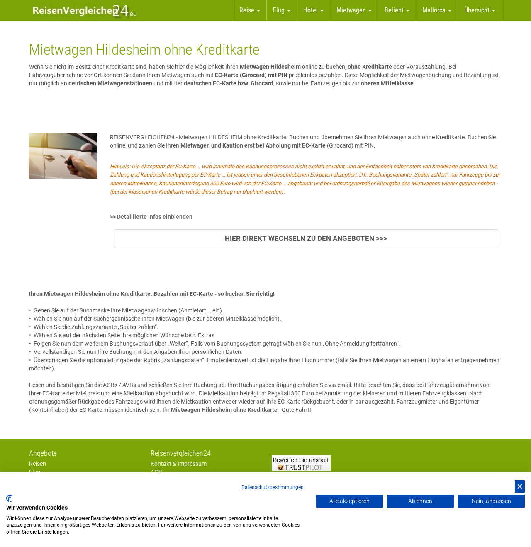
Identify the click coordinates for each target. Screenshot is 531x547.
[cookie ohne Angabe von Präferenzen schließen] (520, 486)
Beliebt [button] (395, 10)
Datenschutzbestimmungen (272, 487)
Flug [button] (279, 10)
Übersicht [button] (477, 10)
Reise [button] (247, 10)
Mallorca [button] (434, 10)
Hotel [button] (311, 10)
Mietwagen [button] (352, 10)
